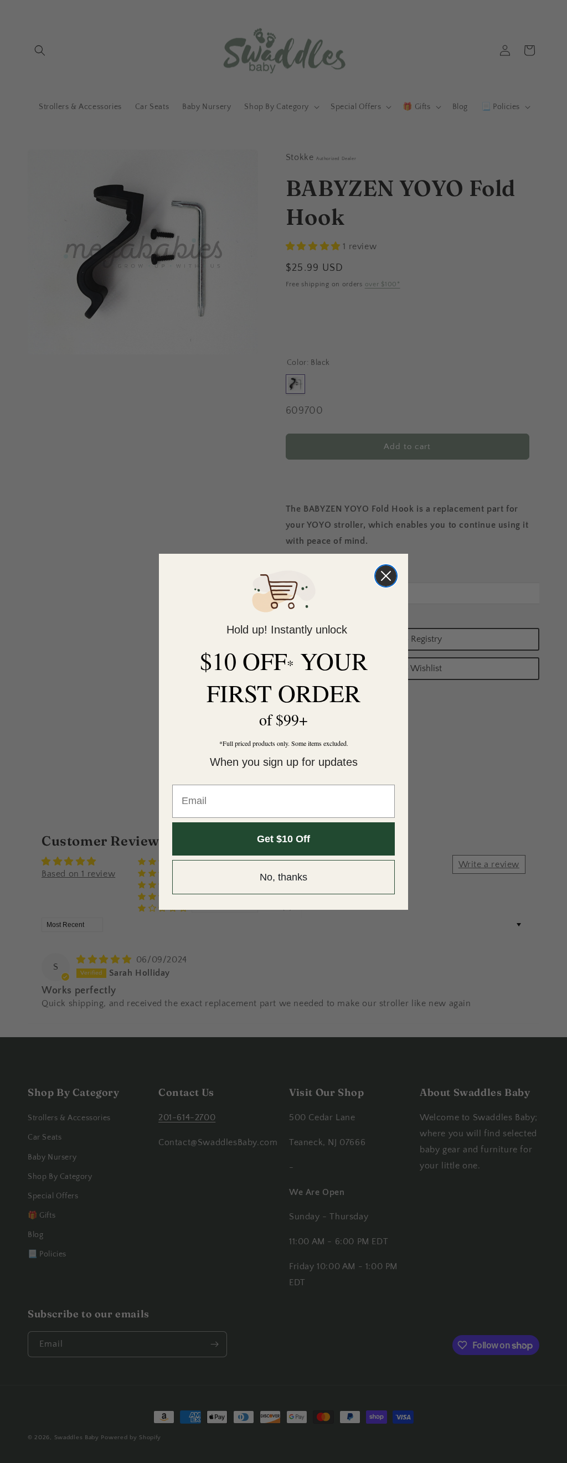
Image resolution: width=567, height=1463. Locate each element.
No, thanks (283, 877)
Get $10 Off (283, 838)
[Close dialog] (386, 576)
